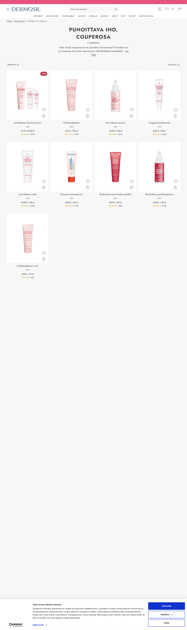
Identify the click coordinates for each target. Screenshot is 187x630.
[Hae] (116, 9)
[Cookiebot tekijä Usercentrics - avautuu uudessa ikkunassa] (15, 625)
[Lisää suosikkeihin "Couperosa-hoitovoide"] (176, 110)
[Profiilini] (172, 9)
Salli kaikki (166, 606)
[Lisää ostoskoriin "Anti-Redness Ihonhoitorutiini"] (43, 115)
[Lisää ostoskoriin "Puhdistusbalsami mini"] (43, 259)
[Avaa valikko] (7, 9)
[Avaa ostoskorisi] (179, 9)
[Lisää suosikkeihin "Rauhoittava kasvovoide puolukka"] (132, 181)
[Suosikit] (166, 9)
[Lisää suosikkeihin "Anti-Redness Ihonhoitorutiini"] (44, 110)
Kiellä (166, 623)
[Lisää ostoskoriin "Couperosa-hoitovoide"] (175, 115)
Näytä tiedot (38, 625)
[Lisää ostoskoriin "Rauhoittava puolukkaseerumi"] (175, 187)
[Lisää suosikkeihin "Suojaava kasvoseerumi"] (88, 181)
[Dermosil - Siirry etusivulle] (26, 9)
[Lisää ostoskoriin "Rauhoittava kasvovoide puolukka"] (131, 187)
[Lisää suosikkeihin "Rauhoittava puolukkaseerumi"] (176, 181)
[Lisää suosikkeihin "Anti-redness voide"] (44, 181)
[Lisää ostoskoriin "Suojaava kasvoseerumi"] (87, 187)
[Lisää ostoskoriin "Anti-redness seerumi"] (131, 115)
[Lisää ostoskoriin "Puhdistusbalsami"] (87, 115)
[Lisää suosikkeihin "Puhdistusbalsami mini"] (44, 253)
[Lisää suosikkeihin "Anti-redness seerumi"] (132, 110)
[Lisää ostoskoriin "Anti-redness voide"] (43, 187)
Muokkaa (165, 614)
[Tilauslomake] (160, 9)
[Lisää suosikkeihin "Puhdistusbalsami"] (88, 110)
